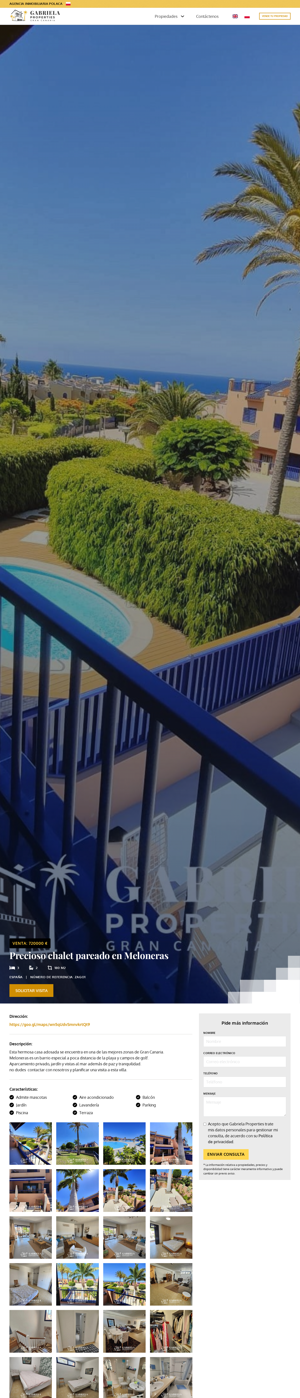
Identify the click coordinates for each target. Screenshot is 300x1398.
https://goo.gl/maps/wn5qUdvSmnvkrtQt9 (49, 1024)
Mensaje (209, 1093)
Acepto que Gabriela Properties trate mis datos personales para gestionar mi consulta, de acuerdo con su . (243, 1132)
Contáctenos (207, 16)
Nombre (209, 1032)
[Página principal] (34, 16)
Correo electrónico (219, 1053)
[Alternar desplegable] (182, 16)
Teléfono (210, 1073)
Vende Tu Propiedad (275, 16)
